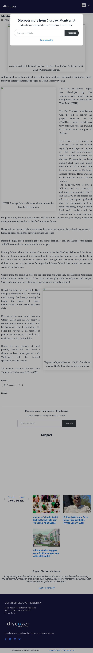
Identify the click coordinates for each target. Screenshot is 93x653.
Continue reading (46, 40)
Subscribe (71, 33)
